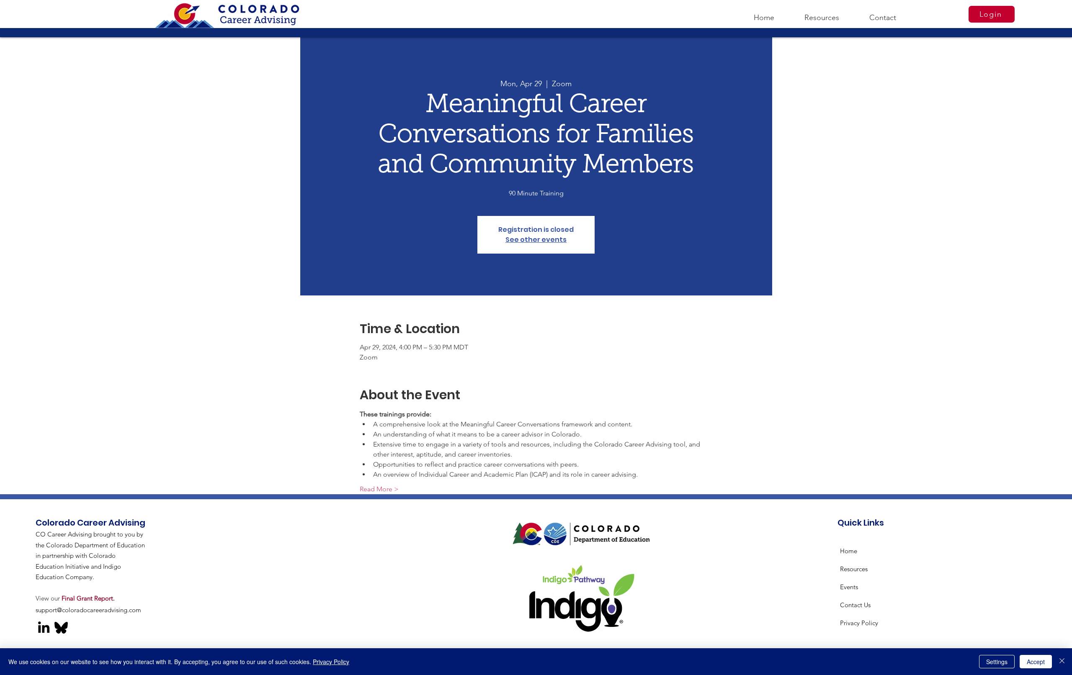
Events (849, 587)
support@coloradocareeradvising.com (88, 610)
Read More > (379, 489)
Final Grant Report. (88, 598)
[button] (821, 13)
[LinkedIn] (44, 627)
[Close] (1062, 661)
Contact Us (855, 605)
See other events (536, 239)
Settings (997, 661)
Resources (854, 569)
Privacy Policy (859, 623)
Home (848, 551)
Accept (1036, 661)
